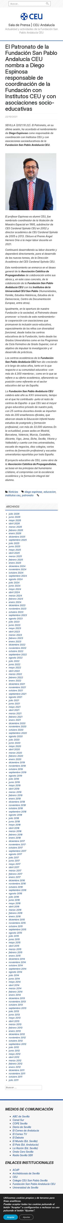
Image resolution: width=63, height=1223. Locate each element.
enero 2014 (15, 994)
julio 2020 (14, 739)
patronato (27, 495)
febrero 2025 (16, 559)
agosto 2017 (15, 854)
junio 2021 (14, 703)
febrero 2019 (15, 795)
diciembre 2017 (17, 841)
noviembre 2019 (17, 765)
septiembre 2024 (18, 575)
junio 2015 (14, 939)
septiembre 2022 (18, 654)
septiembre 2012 (17, 1044)
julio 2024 (14, 582)
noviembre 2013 (17, 1001)
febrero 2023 (16, 638)
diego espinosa (33, 491)
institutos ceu (12, 495)
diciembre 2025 (17, 536)
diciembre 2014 (17, 958)
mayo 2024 (15, 589)
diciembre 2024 (17, 566)
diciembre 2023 (17, 605)
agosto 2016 (15, 893)
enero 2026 (15, 533)
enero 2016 (15, 916)
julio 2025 (14, 543)
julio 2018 (14, 818)
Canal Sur (18, 1119)
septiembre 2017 (17, 850)
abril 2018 (14, 828)
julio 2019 (14, 778)
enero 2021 (15, 719)
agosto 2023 (16, 618)
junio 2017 (14, 860)
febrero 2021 (15, 716)
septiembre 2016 (17, 890)
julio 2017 (14, 857)
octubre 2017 (16, 847)
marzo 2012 (15, 1060)
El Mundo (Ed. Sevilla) (25, 1141)
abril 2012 (14, 1057)
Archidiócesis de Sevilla (26, 1173)
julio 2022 (14, 661)
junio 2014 (14, 978)
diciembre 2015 (17, 919)
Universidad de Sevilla (25, 1187)
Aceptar (10, 1217)
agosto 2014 (15, 971)
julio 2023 (14, 621)
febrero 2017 (15, 873)
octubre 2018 (16, 808)
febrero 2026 (16, 530)
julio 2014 (14, 975)
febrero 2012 (15, 1063)
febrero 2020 (16, 755)
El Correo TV (20, 1134)
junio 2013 (14, 1014)
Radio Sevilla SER (23, 1155)
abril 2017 (14, 867)
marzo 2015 (15, 949)
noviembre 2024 (17, 569)
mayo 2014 (14, 981)
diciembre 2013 (17, 998)
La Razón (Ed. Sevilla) (25, 1148)
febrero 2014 (15, 991)
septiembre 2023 (18, 615)
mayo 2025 (15, 549)
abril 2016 (14, 906)
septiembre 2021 (17, 693)
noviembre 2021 (17, 687)
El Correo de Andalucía (26, 1130)
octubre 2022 (16, 651)
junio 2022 (14, 664)
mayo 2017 (14, 864)
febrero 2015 (15, 952)
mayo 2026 (15, 520)
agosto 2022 (16, 657)
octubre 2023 (16, 612)
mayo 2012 (14, 1053)
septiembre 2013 (17, 1008)
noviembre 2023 (17, 608)
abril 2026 (14, 523)
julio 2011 (13, 1080)
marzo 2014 (15, 988)
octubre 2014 (16, 965)
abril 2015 (14, 945)
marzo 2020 (15, 752)
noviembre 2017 (17, 844)
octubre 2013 (16, 1004)
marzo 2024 (15, 595)
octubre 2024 (16, 572)
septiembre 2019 (17, 772)
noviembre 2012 (17, 1037)
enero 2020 (15, 759)
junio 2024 (14, 585)
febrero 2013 (15, 1027)
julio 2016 (14, 896)
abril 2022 (14, 670)
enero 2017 (14, 877)
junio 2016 (14, 900)
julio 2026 (14, 513)
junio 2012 (14, 1050)
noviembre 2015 (17, 922)
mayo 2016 (14, 903)
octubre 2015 (16, 926)
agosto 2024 (16, 579)
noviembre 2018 (17, 805)
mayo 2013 (14, 1017)
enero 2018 (15, 837)
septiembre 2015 (17, 929)
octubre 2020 (16, 729)
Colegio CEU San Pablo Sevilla (30, 1180)
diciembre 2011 (16, 1070)
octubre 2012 (16, 1040)
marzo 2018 (15, 831)
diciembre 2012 (17, 1034)
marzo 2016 (15, 909)
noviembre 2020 (17, 726)
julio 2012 (14, 1047)
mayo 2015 (14, 942)
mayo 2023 (15, 628)
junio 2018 (14, 821)
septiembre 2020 (18, 733)
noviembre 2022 (17, 648)
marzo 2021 (15, 713)
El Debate (18, 1137)
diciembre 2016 (17, 880)
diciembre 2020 (17, 723)
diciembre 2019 (17, 762)
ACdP (16, 1169)
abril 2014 (14, 985)
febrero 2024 (16, 598)
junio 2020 (14, 742)
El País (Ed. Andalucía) (26, 1144)
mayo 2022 (15, 667)
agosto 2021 (15, 697)
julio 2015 (14, 935)
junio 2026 (14, 516)
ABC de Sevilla (21, 1116)
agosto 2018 (15, 814)
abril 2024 (14, 592)
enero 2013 (15, 1031)
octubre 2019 (16, 769)
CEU (15, 1176)
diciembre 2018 (17, 801)
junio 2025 (14, 546)
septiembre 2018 (17, 811)
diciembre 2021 (17, 683)
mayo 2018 (14, 824)
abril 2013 (14, 1021)
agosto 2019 (15, 775)
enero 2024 (15, 602)
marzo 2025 (15, 556)
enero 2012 (15, 1067)
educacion (50, 491)
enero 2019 (15, 798)
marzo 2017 (15, 870)
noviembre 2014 (17, 962)
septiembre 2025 (18, 539)
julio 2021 (14, 700)
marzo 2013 (15, 1024)
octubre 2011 (15, 1076)
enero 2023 (15, 641)
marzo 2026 (15, 526)
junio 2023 (14, 625)
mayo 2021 (14, 706)
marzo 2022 (15, 674)
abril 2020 (14, 749)
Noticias (13, 491)
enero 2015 (15, 955)
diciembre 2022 (17, 644)
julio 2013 (14, 1011)
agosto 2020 (16, 736)
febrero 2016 (15, 913)
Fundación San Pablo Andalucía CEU (34, 1183)
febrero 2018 (15, 834)
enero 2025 (15, 562)
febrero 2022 (16, 677)
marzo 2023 (15, 634)
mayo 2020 (15, 746)
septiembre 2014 (17, 968)
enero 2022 (15, 680)
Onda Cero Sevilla (23, 1151)
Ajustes (26, 1217)
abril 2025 (14, 552)
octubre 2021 (16, 690)
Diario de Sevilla (22, 1126)
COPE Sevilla (20, 1123)
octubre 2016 (16, 886)
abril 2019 (14, 788)
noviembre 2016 (17, 883)
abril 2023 (14, 631)
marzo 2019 (15, 792)
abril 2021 (14, 710)
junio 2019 (14, 782)
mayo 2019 (14, 785)
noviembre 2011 (17, 1073)
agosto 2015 (15, 932)
